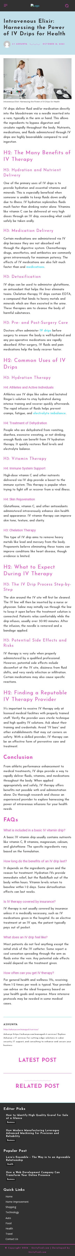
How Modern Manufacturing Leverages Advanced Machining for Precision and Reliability (32, 1133)
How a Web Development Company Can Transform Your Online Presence (33, 1174)
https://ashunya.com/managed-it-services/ (20, 1030)
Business (11, 1122)
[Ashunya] (7, 44)
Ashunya (21, 44)
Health (10, 1164)
